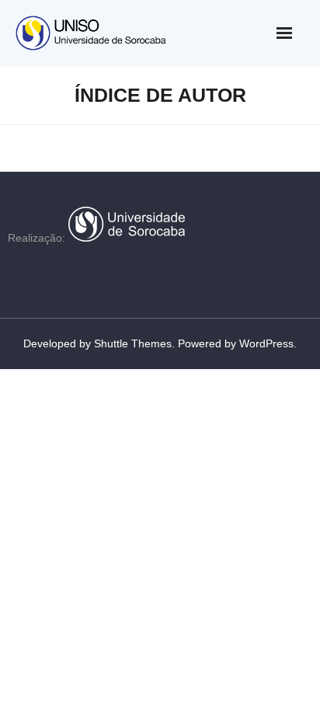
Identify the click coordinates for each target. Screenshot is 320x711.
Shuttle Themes (133, 343)
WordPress (266, 343)
